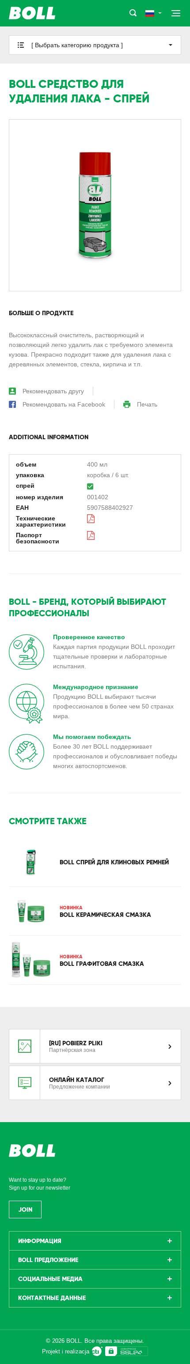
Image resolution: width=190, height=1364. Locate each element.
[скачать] (91, 518)
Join (25, 1209)
